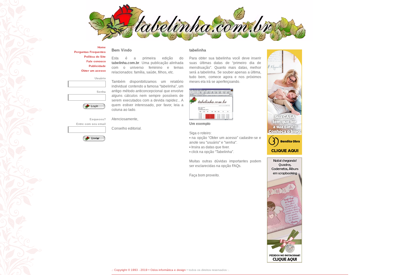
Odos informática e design (168, 269)
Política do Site (95, 56)
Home (102, 47)
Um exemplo (199, 124)
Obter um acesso (93, 70)
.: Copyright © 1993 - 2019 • (131, 269)
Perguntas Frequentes (90, 52)
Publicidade (97, 66)
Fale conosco (96, 61)
